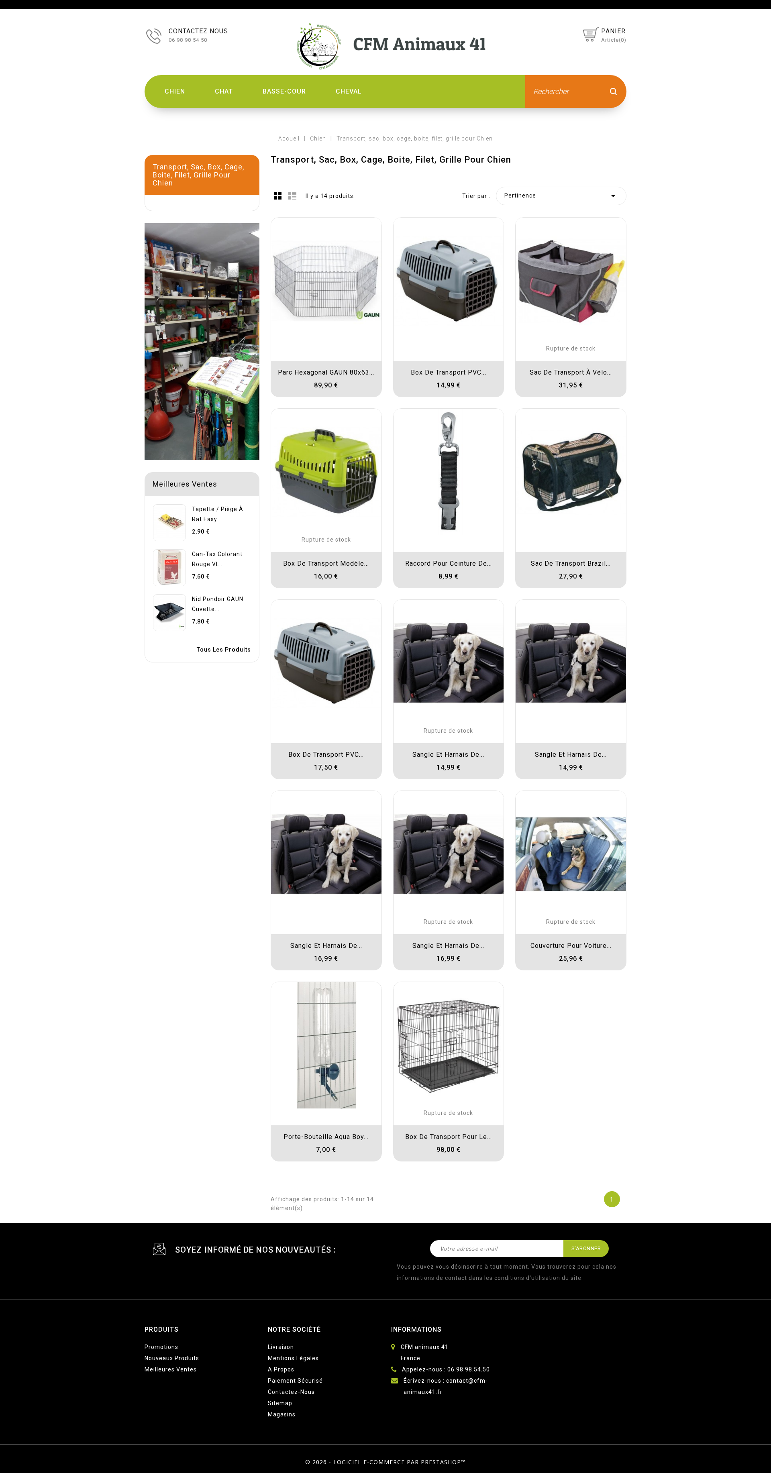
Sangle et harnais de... (448, 754)
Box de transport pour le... (448, 1137)
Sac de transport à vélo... (571, 372)
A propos (281, 1369)
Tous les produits (224, 649)
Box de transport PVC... (448, 372)
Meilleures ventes (171, 1369)
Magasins (282, 1414)
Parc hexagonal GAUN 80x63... (326, 372)
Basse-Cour (284, 91)
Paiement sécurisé (295, 1380)
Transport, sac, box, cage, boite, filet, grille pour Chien (198, 175)
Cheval (349, 91)
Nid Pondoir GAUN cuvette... (217, 604)
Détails (285, 231)
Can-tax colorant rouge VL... (217, 559)
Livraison (281, 1347)
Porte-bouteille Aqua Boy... (326, 1137)
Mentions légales (293, 1358)
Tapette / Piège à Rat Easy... (217, 514)
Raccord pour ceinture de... (448, 563)
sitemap (280, 1403)
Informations (416, 1329)
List (292, 196)
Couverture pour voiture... (571, 945)
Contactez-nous (291, 1392)
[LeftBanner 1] (202, 341)
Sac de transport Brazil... (571, 563)
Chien (175, 91)
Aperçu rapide (285, 255)
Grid (278, 196)
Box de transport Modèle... (326, 563)
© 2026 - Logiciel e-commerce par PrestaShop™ (385, 1462)
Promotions (161, 1347)
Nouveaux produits (172, 1358)
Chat (224, 91)
